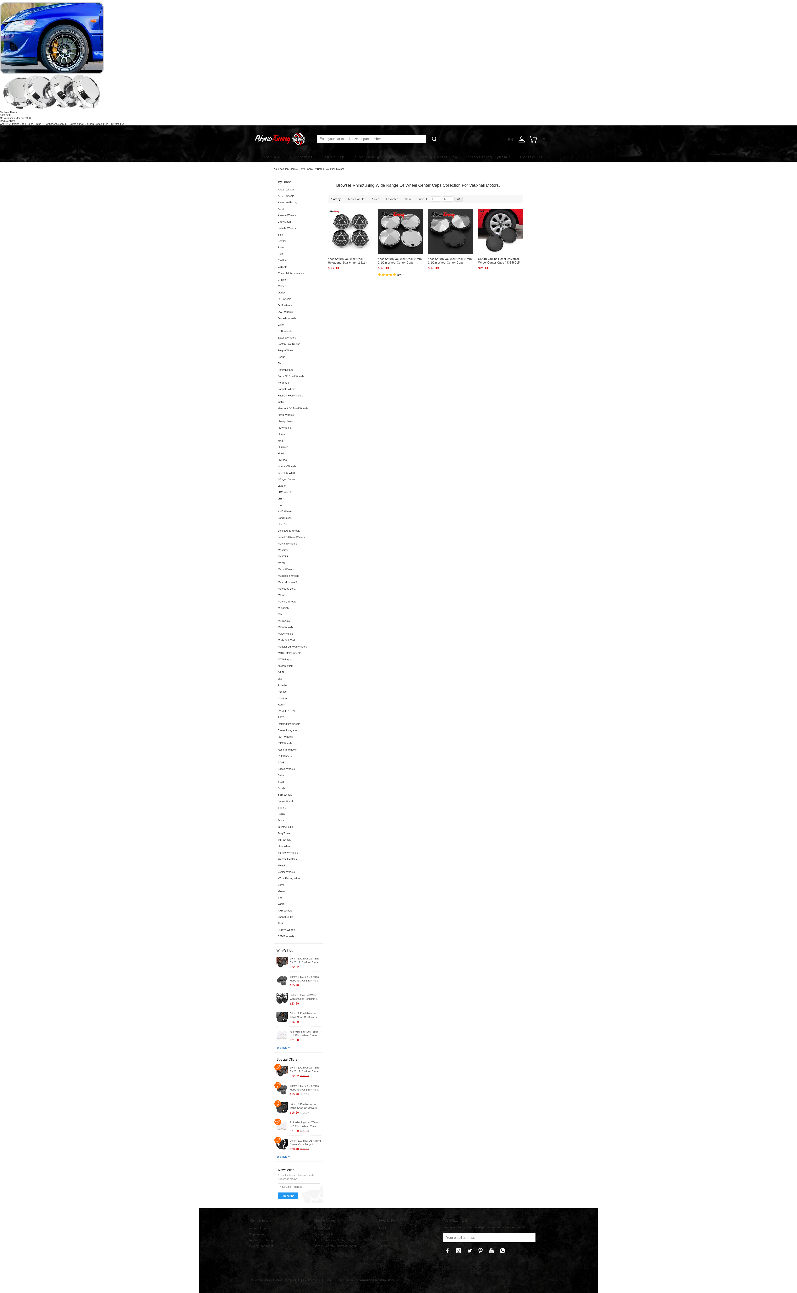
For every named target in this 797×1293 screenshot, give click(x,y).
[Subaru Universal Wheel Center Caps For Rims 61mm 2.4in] (282, 998)
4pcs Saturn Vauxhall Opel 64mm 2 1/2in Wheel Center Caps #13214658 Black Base (450, 262)
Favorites (392, 199)
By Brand (319, 169)
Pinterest (480, 1250)
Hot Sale (272, 157)
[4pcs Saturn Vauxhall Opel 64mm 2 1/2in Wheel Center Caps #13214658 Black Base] (450, 231)
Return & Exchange (262, 1240)
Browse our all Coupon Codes (85, 124)
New (408, 199)
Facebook (447, 1250)
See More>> (283, 1047)
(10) (399, 274)
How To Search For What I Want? (336, 1246)
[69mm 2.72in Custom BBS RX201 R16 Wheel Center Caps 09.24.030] (282, 962)
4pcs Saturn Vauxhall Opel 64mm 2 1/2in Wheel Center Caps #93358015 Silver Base (400, 262)
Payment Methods (326, 1234)
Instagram (458, 1250)
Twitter (469, 1250)
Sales (375, 199)
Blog (381, 1234)
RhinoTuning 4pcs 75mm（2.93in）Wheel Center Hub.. (304, 1035)
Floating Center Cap (436, 157)
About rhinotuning (260, 1228)
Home (293, 169)
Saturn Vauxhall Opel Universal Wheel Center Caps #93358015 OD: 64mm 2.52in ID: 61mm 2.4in (500, 262)
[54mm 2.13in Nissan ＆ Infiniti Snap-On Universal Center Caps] (282, 1017)
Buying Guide (322, 1228)
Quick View (350, 244)
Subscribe (288, 1195)
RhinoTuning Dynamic (488, 157)
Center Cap (333, 157)
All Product (301, 157)
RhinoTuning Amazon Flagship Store (367, 1280)
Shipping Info (257, 1234)
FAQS (382, 1228)
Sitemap (384, 1246)
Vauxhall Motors (335, 169)
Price (420, 199)
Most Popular (356, 199)
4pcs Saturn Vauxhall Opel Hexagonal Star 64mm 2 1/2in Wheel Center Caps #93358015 (348, 262)
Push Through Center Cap (380, 157)
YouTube (491, 1250)
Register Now (7, 121)
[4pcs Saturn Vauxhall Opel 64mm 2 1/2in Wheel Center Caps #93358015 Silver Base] (400, 231)
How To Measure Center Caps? (334, 1240)
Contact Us (531, 157)
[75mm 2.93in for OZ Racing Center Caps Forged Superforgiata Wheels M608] (282, 1144)
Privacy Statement (261, 1246)
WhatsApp (502, 1250)
